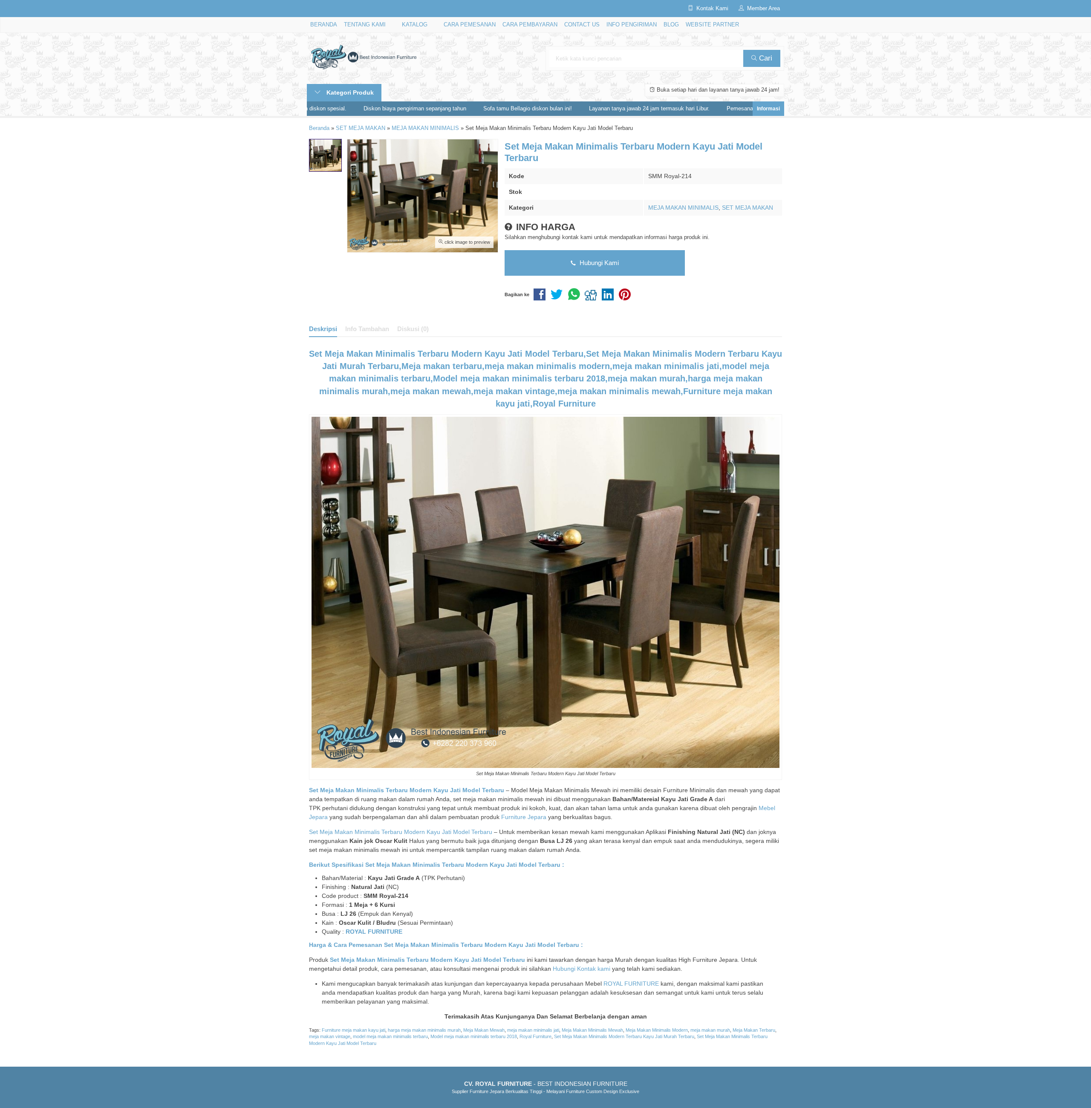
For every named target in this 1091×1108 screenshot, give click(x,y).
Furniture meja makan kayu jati (353, 1030)
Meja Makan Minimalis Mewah (592, 1030)
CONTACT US (582, 25)
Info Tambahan (367, 328)
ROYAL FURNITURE (374, 931)
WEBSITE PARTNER (712, 25)
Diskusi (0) (413, 328)
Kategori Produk (349, 92)
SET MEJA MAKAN (747, 207)
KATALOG (414, 25)
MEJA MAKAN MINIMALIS (683, 207)
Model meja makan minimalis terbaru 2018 (473, 1036)
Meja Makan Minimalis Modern (657, 1030)
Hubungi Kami (598, 262)
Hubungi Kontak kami (581, 968)
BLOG (671, 25)
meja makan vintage (329, 1036)
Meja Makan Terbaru (754, 1030)
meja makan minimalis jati (533, 1030)
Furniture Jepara (523, 817)
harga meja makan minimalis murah (424, 1030)
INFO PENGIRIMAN (631, 25)
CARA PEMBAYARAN (529, 25)
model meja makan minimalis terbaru (390, 1036)
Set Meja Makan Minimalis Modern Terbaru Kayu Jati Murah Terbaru (624, 1036)
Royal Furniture (535, 1036)
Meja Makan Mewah (484, 1030)
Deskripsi (323, 328)
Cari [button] (764, 58)
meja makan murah (710, 1030)
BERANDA (323, 25)
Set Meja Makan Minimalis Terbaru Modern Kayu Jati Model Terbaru (400, 831)
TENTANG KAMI (365, 25)
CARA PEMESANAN (470, 25)
